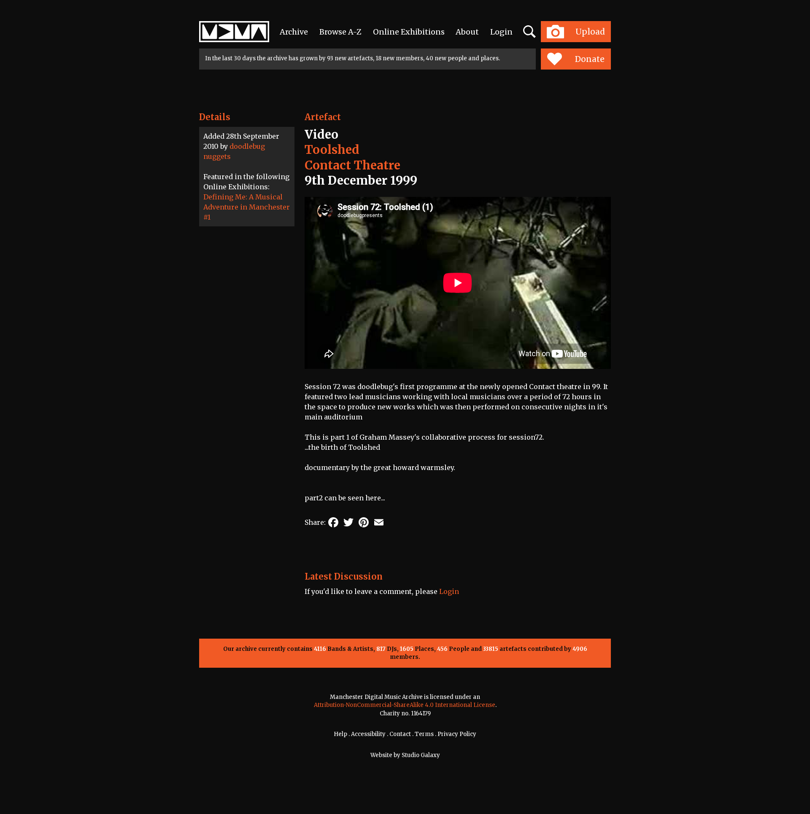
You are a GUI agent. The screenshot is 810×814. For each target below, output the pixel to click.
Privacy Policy (456, 734)
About (467, 32)
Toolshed (332, 149)
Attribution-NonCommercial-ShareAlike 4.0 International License (404, 705)
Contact (400, 734)
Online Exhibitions (409, 32)
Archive (294, 32)
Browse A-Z (340, 32)
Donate (590, 59)
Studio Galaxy (421, 755)
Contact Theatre (352, 165)
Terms (424, 734)
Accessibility (368, 734)
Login (501, 32)
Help (340, 734)
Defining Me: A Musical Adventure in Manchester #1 (246, 207)
